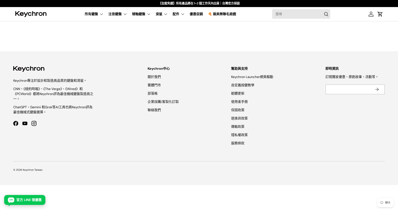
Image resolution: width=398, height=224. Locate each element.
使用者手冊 (239, 102)
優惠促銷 (196, 14)
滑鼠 (159, 14)
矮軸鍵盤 (138, 14)
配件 (176, 14)
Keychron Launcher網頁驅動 (252, 77)
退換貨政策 (239, 118)
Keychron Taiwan (32, 170)
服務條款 (237, 143)
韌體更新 (237, 93)
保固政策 (237, 110)
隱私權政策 (239, 135)
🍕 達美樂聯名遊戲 (222, 14)
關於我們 (154, 77)
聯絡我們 (154, 110)
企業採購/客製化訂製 (163, 102)
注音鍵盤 (115, 14)
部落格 (153, 93)
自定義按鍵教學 (242, 85)
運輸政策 (237, 126)
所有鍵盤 (91, 14)
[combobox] (301, 14)
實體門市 (154, 85)
